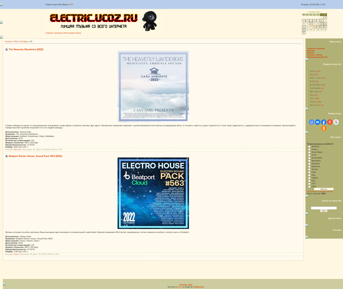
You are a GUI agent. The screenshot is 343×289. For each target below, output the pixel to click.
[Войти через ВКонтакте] (317, 122)
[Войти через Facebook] (323, 122)
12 (311, 23)
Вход (78, 33)
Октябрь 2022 (314, 12)
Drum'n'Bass (315, 85)
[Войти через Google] (336, 122)
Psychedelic (315, 88)
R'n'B (312, 81)
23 (325, 27)
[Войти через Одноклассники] (324, 128)
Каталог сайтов (314, 55)
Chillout (315, 178)
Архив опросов (326, 191)
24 (304, 30)
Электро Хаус (185, 285)
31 (304, 33)
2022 (16, 41)
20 (314, 27)
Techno (315, 169)
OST (312, 98)
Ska (311, 95)
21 (318, 27)
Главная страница (54, 33)
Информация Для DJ (317, 57)
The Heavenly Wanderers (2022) (26, 49)
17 (304, 27)
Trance (313, 102)
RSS (71, 4)
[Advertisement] (173, 37)
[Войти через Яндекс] (329, 122)
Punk (314, 172)
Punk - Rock (315, 78)
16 (325, 23)
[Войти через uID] (311, 122)
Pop (313, 181)
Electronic (17, 149)
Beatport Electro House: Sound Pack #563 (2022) (35, 156)
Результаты (312, 191)
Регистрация (69, 33)
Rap (311, 74)
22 (321, 27)
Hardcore (316, 163)
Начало (8, 41)
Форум (310, 53)
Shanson (315, 146)
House (16, 254)
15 (321, 23)
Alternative (314, 91)
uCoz (180, 287)
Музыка (311, 51)
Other (314, 186)
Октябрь (24, 41)
